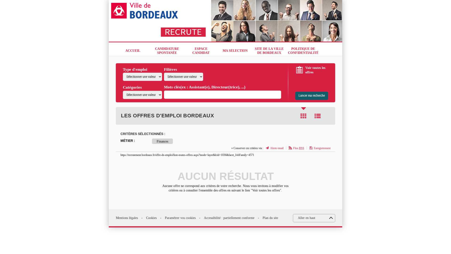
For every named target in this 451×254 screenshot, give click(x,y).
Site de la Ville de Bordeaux (269, 51)
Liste (317, 116)
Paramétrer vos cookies (180, 218)
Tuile (303, 116)
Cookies (151, 218)
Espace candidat (201, 51)
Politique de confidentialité (303, 51)
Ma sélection (235, 50)
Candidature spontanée (167, 51)
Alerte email (277, 148)
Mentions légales (127, 218)
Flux (298, 148)
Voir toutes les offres (315, 70)
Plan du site (270, 218)
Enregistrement (322, 148)
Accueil (132, 50)
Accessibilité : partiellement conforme (229, 218)
